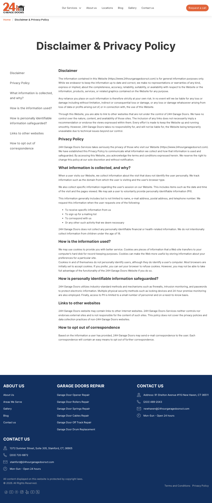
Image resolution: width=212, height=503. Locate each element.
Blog (120, 7)
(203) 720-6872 (19, 455)
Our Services (69, 7)
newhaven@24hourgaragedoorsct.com (166, 408)
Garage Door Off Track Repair (74, 422)
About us (91, 7)
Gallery (132, 7)
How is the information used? (31, 108)
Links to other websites (27, 133)
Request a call (197, 7)
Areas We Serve (12, 401)
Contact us (147, 7)
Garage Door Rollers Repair (73, 401)
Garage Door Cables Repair (73, 415)
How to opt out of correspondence (22, 146)
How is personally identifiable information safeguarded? (31, 120)
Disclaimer (17, 73)
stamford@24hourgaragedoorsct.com (32, 462)
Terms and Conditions (177, 485)
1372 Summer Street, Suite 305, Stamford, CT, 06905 (41, 448)
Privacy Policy (20, 83)
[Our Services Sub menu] (80, 8)
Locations (107, 7)
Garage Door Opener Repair (73, 394)
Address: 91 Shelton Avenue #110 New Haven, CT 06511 (176, 394)
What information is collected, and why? (31, 95)
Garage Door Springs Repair (73, 408)
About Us (8, 394)
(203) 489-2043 (152, 401)
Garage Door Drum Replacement (76, 429)
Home (7, 19)
